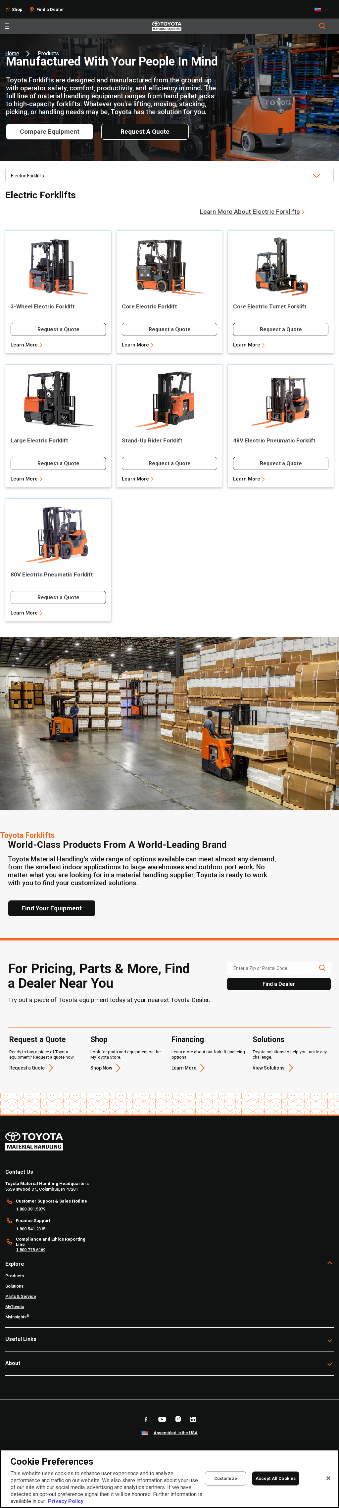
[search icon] (322, 968)
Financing (187, 1039)
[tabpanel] (169, 408)
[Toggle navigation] (7, 26)
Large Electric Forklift (39, 440)
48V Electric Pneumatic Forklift (274, 440)
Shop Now (101, 1068)
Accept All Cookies (276, 1478)
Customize (225, 1478)
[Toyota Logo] (166, 26)
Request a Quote (58, 329)
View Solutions (269, 1068)
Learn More (24, 345)
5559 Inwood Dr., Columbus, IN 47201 (41, 1189)
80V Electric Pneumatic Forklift (52, 574)
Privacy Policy (65, 1501)
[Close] (328, 1478)
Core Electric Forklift (149, 306)
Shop (17, 9)
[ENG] (322, 10)
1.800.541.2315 (30, 1228)
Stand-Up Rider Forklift (152, 440)
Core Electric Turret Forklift (270, 306)
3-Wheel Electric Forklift (43, 306)
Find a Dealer (50, 9)
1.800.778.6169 (30, 1249)
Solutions (268, 1039)
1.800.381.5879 (30, 1209)
